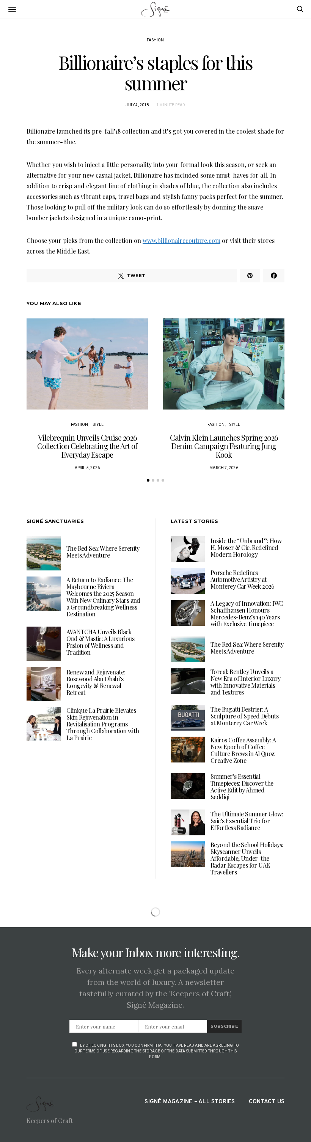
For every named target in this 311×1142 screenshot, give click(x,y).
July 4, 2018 (137, 105)
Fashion (155, 40)
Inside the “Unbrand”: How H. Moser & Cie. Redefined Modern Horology (245, 547)
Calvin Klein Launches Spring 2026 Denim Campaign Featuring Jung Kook (224, 446)
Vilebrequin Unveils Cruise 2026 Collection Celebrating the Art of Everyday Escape (87, 446)
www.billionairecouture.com (181, 240)
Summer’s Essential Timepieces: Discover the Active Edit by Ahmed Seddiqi (241, 786)
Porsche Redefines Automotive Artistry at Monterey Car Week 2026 (242, 579)
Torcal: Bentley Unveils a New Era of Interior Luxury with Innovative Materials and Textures (245, 682)
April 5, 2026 (87, 468)
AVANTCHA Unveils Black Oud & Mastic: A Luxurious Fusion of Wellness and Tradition (100, 642)
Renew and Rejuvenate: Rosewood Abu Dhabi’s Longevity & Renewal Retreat (95, 682)
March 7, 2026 (223, 468)
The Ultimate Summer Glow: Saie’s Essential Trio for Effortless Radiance (246, 821)
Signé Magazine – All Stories (190, 1102)
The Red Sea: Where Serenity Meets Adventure (103, 551)
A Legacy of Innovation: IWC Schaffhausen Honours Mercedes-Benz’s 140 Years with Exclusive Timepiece (246, 613)
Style (98, 424)
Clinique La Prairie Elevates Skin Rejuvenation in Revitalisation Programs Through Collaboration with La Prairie (102, 724)
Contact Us (266, 1102)
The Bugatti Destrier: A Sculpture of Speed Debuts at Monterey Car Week (244, 716)
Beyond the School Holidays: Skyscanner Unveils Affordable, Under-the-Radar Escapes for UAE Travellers (246, 858)
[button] (148, 480)
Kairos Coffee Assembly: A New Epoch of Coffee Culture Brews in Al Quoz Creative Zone (243, 750)
